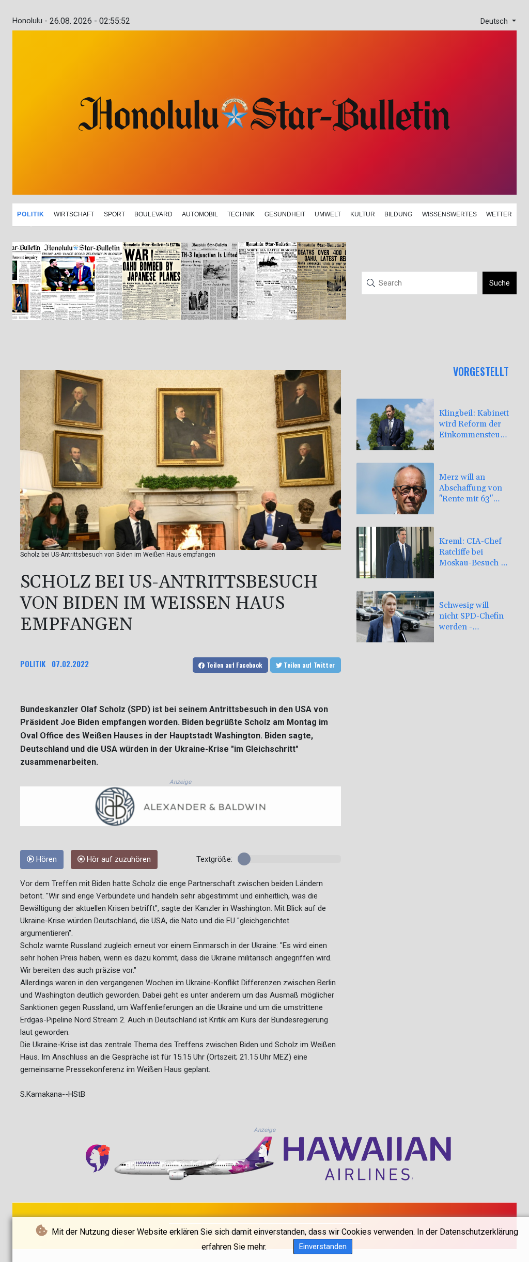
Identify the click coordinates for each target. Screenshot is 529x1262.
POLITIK (32, 663)
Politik (30, 214)
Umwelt (328, 214)
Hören (45, 859)
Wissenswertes (449, 214)
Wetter (499, 214)
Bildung (398, 214)
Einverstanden (323, 1246)
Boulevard (153, 214)
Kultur (362, 214)
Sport (114, 214)
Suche (499, 283)
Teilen (233, 664)
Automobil (200, 214)
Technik (241, 214)
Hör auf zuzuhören (118, 859)
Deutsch (495, 21)
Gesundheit (284, 214)
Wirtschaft (74, 214)
